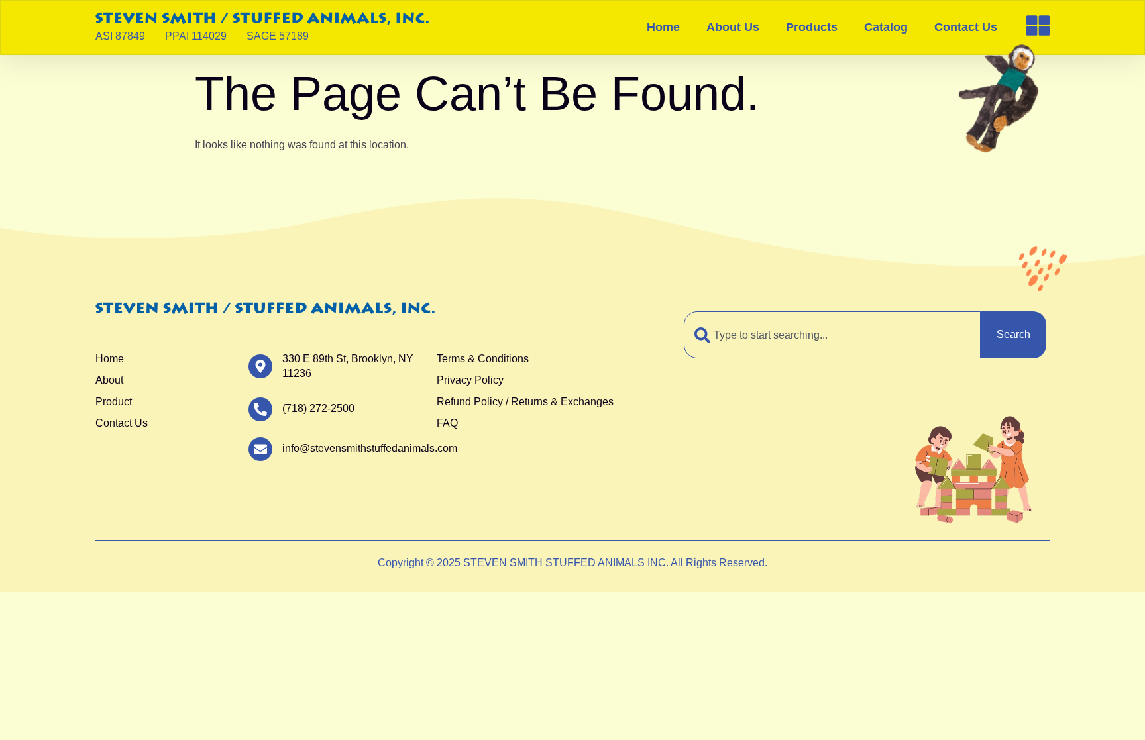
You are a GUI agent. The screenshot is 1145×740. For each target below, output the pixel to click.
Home (663, 27)
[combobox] (832, 334)
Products (812, 27)
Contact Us (965, 27)
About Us (732, 27)
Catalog (886, 27)
